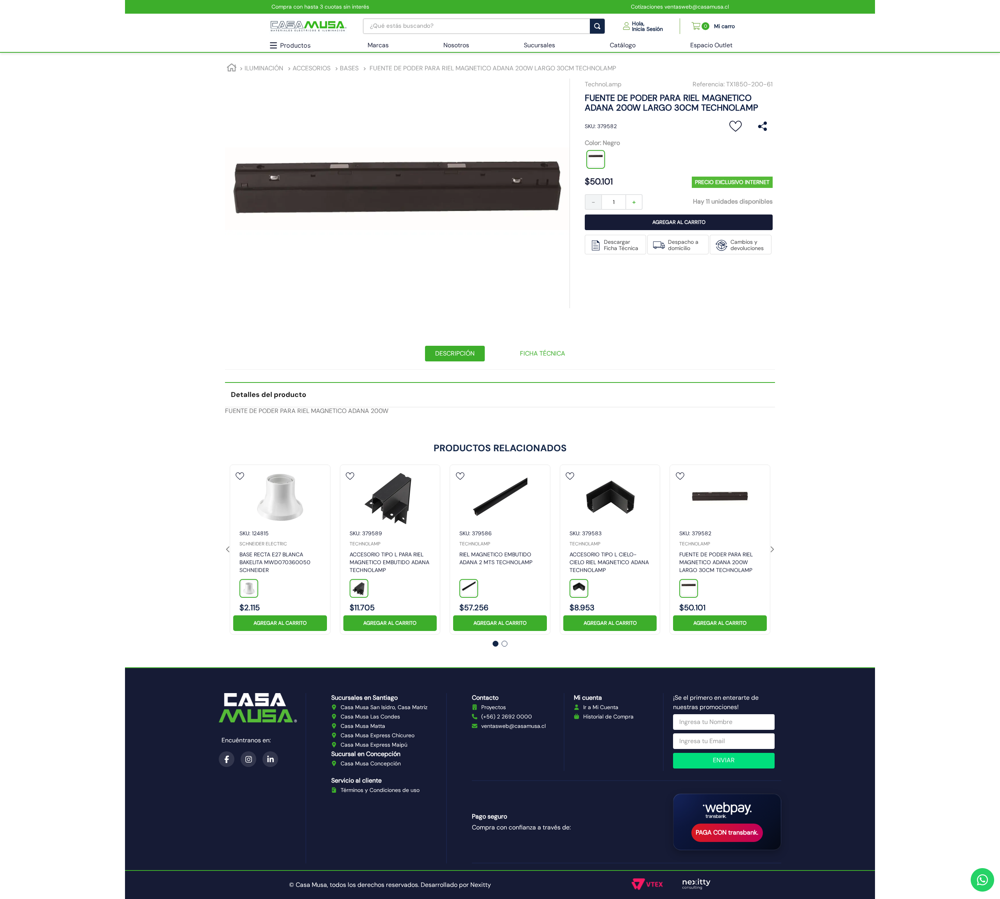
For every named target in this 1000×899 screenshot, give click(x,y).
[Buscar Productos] (599, 26)
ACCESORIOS (311, 68)
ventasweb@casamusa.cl (513, 725)
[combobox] (484, 26)
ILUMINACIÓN (264, 68)
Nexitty (480, 885)
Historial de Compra (608, 716)
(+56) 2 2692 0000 (506, 716)
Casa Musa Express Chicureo (377, 735)
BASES (349, 68)
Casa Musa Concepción (371, 763)
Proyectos (493, 707)
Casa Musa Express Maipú (374, 744)
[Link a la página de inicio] (231, 68)
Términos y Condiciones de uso (380, 790)
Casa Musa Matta (363, 725)
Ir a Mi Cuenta (600, 707)
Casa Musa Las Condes (370, 716)
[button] (643, 26)
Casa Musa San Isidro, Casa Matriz (384, 707)
